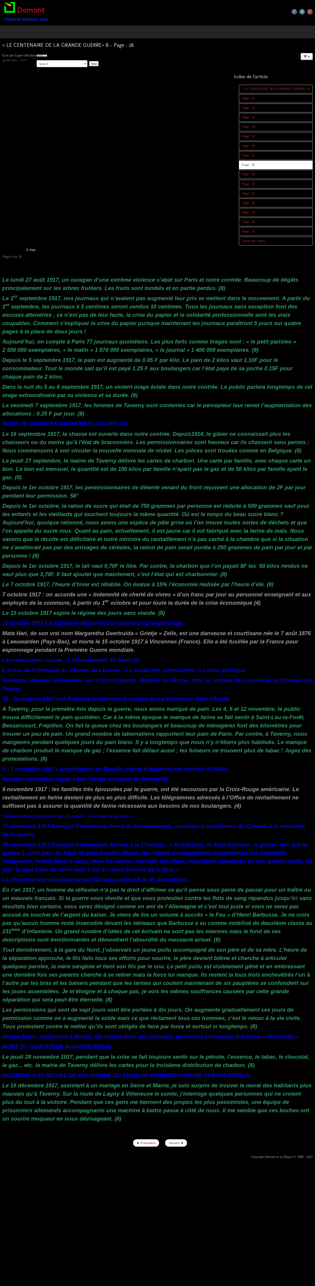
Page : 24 (248, 127)
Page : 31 (248, 193)
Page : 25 (248, 136)
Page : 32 (248, 203)
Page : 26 (248, 146)
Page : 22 (248, 98)
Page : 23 (248, 108)
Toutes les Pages (253, 241)
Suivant (174, 1143)
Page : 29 (248, 174)
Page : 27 (248, 155)
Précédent (148, 1143)
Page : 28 (248, 165)
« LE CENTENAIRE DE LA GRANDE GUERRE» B (276, 89)
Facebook (294, 12)
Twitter (302, 12)
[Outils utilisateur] (307, 56)
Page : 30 (248, 184)
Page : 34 (248, 222)
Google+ (310, 12)
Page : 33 (248, 212)
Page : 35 (248, 231)
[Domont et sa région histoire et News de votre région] (26, 12)
